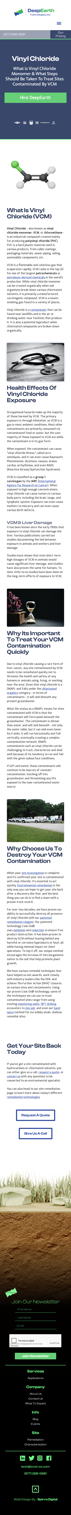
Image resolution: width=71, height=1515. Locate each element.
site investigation (33, 873)
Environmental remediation (34, 885)
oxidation (19, 930)
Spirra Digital (47, 1499)
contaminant (38, 310)
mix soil (30, 1008)
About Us (36, 1393)
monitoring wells (28, 1004)
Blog (35, 1419)
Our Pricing (61, 34)
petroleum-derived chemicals (26, 277)
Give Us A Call (35, 1133)
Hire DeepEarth (35, 97)
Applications (35, 1378)
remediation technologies (23, 1097)
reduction (38, 930)
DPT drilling (48, 1004)
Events (35, 1424)
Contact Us (35, 1398)
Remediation (35, 1439)
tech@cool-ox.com (35, 1466)
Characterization (35, 1444)
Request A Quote (35, 1115)
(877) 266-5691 (14, 34)
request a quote (49, 1072)
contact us (13, 1076)
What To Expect (35, 1403)
